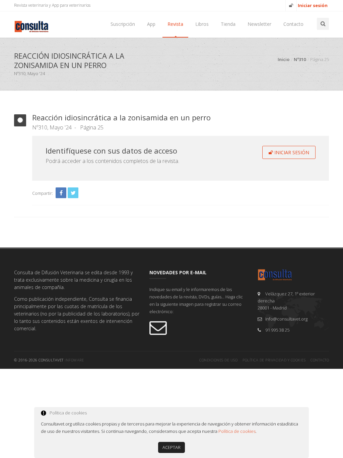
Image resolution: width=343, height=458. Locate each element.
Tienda (228, 24)
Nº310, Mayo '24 (52, 127)
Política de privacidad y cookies (274, 359)
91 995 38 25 (277, 330)
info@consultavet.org (286, 319)
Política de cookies (237, 431)
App (151, 24)
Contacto (293, 24)
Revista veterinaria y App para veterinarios (52, 5)
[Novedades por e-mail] (198, 327)
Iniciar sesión (291, 152)
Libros (202, 24)
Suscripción (123, 24)
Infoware (74, 359)
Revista (175, 24)
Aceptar (171, 447)
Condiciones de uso (218, 359)
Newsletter (259, 24)
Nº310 (300, 59)
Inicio (283, 59)
